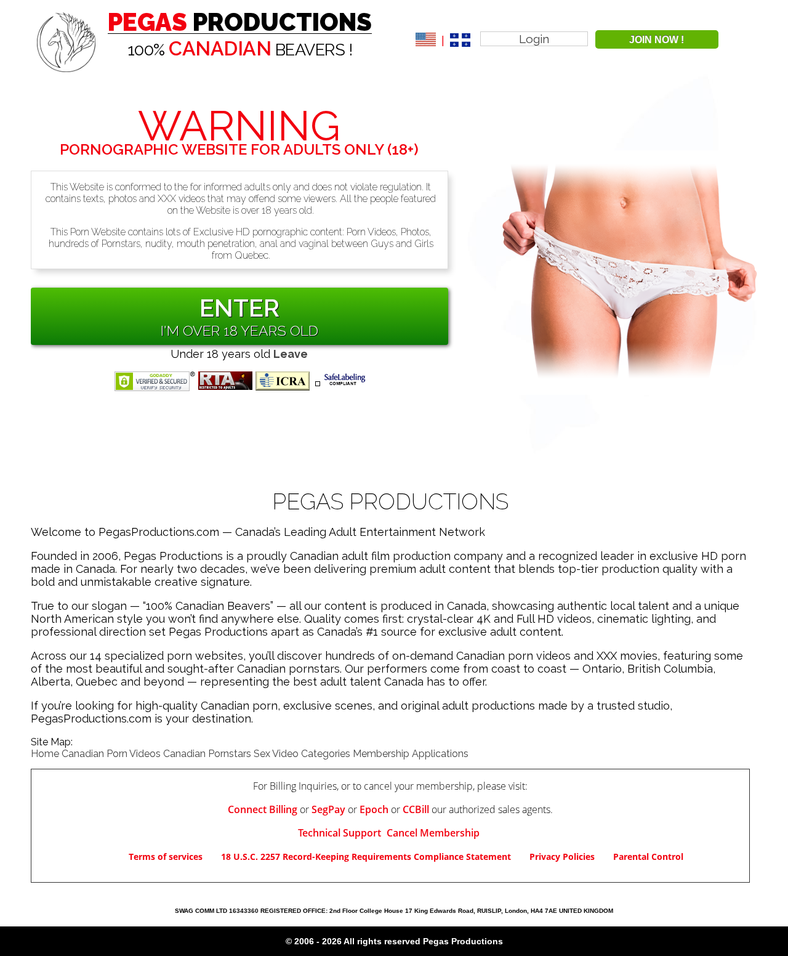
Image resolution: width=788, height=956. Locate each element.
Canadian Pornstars (207, 754)
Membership (381, 754)
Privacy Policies (562, 856)
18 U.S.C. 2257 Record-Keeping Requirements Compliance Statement (366, 856)
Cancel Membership (433, 833)
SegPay (328, 809)
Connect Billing (262, 809)
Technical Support (341, 833)
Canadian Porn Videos (111, 754)
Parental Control (648, 856)
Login (534, 39)
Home (45, 754)
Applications (440, 754)
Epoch (374, 809)
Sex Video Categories (302, 754)
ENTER (239, 307)
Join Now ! (656, 39)
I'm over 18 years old (239, 330)
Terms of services (166, 856)
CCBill (416, 809)
